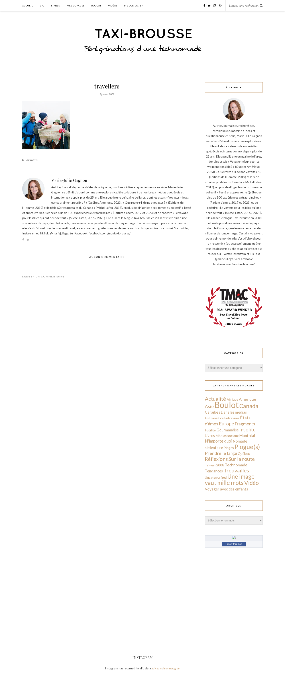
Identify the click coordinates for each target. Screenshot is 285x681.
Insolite (247, 430)
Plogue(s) (247, 446)
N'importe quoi (218, 441)
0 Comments (29, 160)
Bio (42, 5)
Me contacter (133, 5)
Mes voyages (75, 5)
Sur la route (241, 459)
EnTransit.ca (214, 418)
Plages (229, 448)
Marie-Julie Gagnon (69, 180)
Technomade (236, 465)
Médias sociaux (227, 436)
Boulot (96, 5)
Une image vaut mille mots (229, 479)
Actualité (215, 399)
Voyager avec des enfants (226, 489)
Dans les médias (234, 412)
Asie (209, 406)
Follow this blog (234, 544)
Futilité (210, 430)
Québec (244, 453)
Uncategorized (216, 477)
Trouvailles (236, 470)
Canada (248, 405)
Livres (55, 5)
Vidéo (251, 482)
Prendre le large (221, 453)
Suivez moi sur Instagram (166, 668)
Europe (226, 423)
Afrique (232, 399)
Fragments (245, 423)
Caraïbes (212, 412)
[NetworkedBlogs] (234, 538)
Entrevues (231, 418)
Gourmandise (227, 430)
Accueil (27, 5)
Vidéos (112, 5)
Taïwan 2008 (214, 465)
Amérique (247, 399)
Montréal (247, 435)
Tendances (214, 471)
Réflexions (216, 459)
